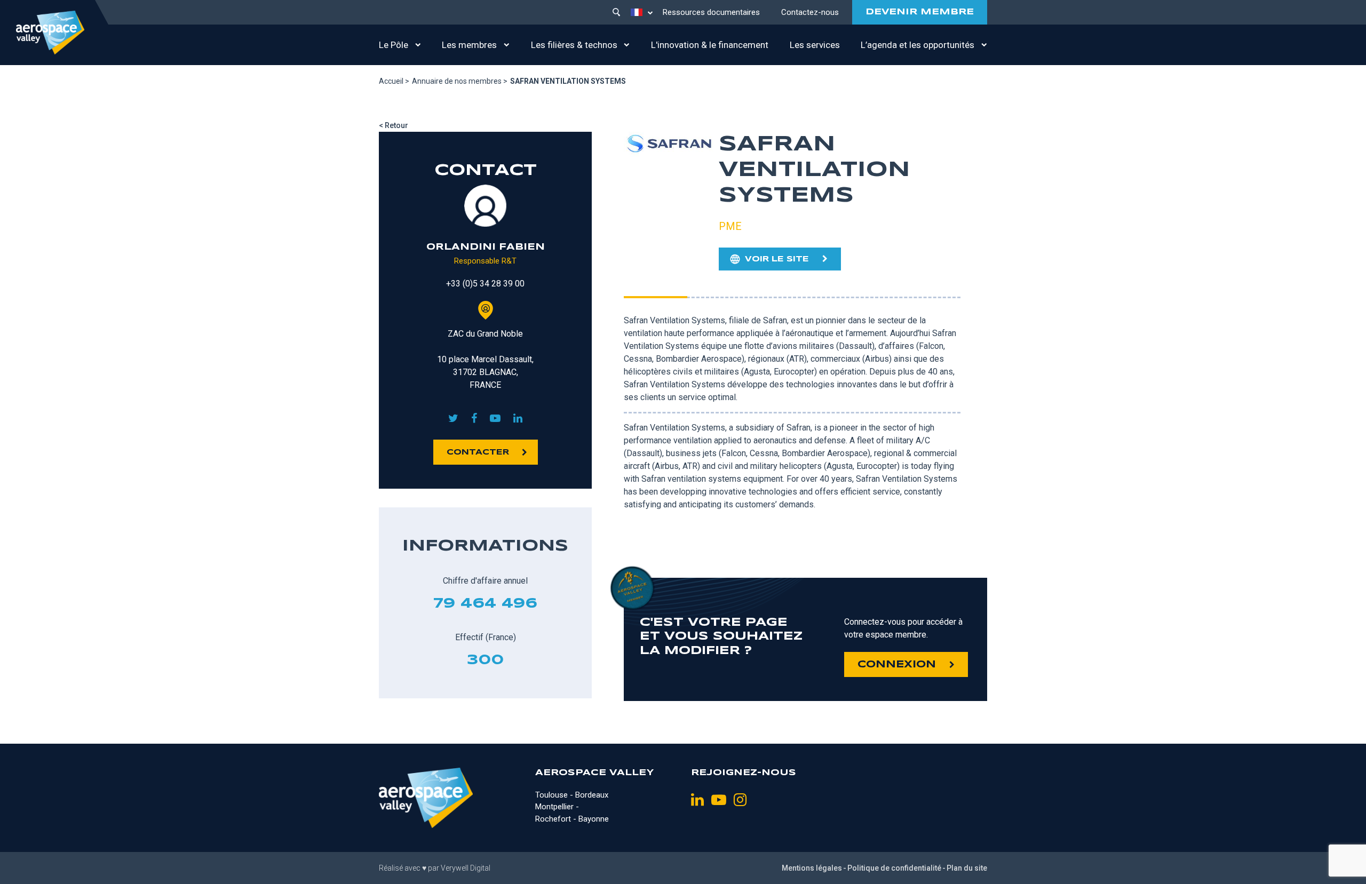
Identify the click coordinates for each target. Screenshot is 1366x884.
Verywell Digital (465, 868)
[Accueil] (50, 32)
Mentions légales (812, 868)
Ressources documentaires (711, 12)
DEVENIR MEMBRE (919, 12)
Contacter (478, 452)
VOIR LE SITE (777, 259)
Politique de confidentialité (894, 868)
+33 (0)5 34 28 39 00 (485, 283)
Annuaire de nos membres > (459, 81)
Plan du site (967, 868)
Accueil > (394, 81)
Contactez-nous (810, 12)
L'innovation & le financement (709, 44)
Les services (815, 44)
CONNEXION (896, 665)
